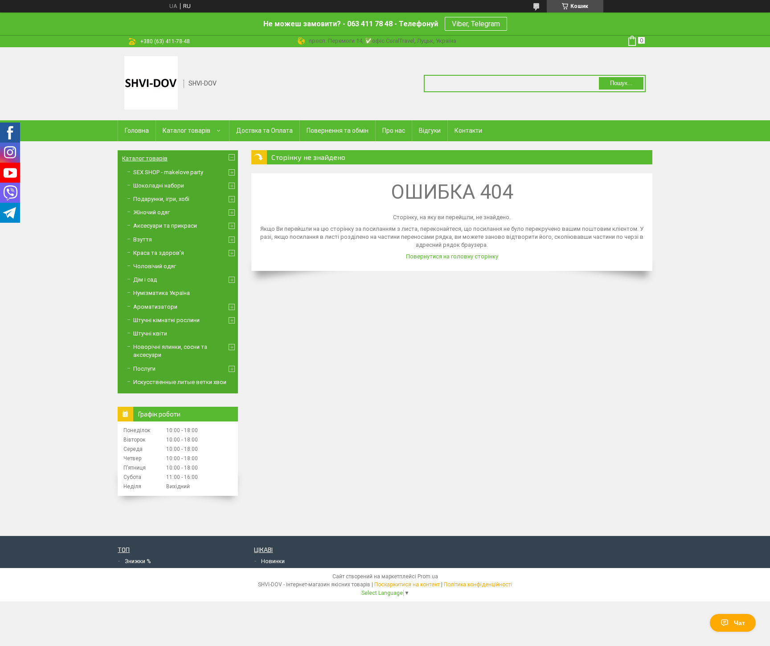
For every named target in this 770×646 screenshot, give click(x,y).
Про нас (393, 130)
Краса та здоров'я (158, 252)
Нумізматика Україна (161, 293)
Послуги (144, 368)
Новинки (273, 561)
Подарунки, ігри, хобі (161, 199)
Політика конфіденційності (478, 584)
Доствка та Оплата (264, 130)
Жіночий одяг (151, 212)
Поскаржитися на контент (407, 584)
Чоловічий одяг (154, 266)
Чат (739, 622)
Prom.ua (428, 576)
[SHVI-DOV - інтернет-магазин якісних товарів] (151, 83)
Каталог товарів (186, 130)
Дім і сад (145, 279)
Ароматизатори (155, 306)
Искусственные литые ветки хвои (179, 382)
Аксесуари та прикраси (165, 225)
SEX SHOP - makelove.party (168, 172)
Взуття (142, 239)
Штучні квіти (150, 333)
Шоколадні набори (158, 185)
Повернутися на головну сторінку (452, 256)
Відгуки (430, 130)
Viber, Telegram (476, 24)
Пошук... (621, 83)
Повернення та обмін (338, 130)
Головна (137, 130)
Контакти (468, 130)
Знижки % (138, 561)
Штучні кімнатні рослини (166, 320)
